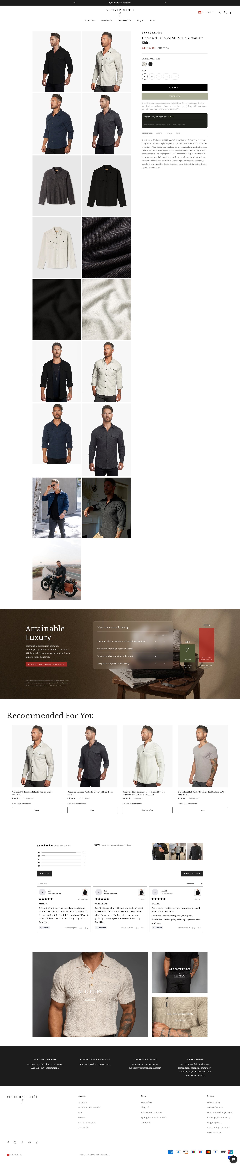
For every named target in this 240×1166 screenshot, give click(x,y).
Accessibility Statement (218, 1127)
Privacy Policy (213, 1102)
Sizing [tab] (159, 133)
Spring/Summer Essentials (154, 1117)
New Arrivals (106, 21)
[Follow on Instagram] (15, 1142)
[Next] (200, 909)
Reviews (82, 1117)
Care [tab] (178, 133)
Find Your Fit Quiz (86, 1122)
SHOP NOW (90, 998)
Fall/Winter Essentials (151, 1112)
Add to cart (175, 87)
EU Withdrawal (214, 1132)
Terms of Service (215, 1107)
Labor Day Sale (124, 21)
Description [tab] (147, 133)
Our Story (82, 1102)
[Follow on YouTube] (29, 1142)
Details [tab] (169, 133)
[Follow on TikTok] (37, 1142)
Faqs (80, 1112)
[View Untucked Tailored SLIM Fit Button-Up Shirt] (85, 892)
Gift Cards (146, 1122)
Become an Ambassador (89, 1107)
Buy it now (174, 96)
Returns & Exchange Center (220, 1112)
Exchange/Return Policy (218, 1117)
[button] (152, 33)
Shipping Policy (214, 1122)
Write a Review (194, 874)
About (152, 21)
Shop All (140, 21)
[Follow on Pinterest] (22, 1142)
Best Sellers (90, 21)
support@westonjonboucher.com (145, 1067)
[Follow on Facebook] (8, 1142)
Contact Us (83, 1127)
